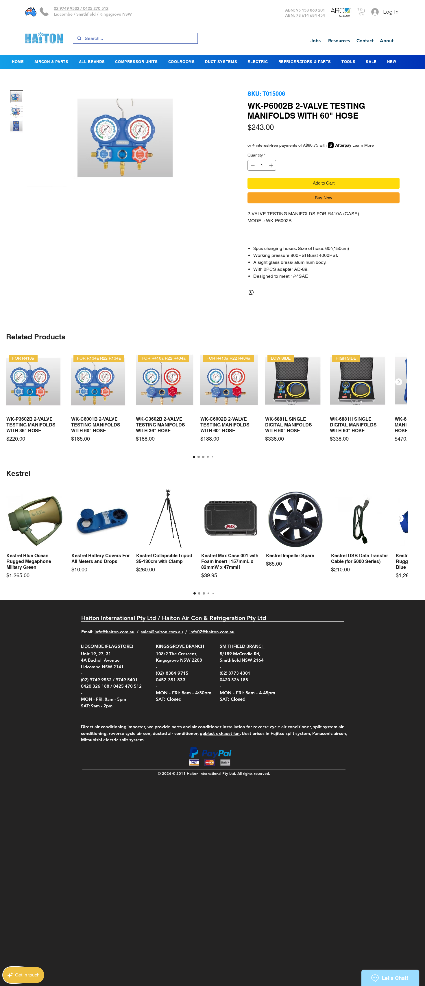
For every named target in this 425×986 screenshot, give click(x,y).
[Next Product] (398, 381)
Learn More (363, 145)
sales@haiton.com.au (162, 631)
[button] (361, 11)
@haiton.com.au (218, 631)
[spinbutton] (262, 165)
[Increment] (271, 165)
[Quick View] (36, 519)
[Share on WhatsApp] (251, 292)
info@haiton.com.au (114, 631)
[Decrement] (252, 165)
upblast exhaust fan (220, 733)
